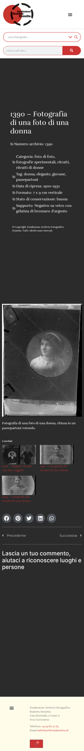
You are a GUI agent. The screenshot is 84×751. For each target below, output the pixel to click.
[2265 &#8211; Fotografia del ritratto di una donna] (19, 485)
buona (62, 199)
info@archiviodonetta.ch (53, 730)
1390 (49, 144)
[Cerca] (71, 50)
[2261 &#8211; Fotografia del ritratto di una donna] (57, 454)
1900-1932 (51, 186)
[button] (70, 14)
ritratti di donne (30, 167)
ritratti (63, 162)
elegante (43, 174)
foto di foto (44, 156)
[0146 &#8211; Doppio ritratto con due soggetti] (19, 454)
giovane (58, 174)
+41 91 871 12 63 (50, 726)
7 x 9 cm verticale (47, 192)
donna (29, 174)
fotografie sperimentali (35, 162)
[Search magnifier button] (76, 37)
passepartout (27, 179)
